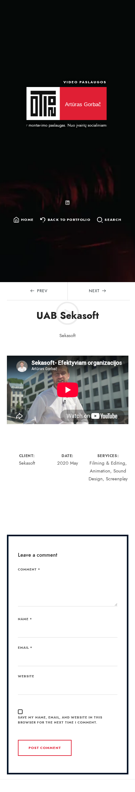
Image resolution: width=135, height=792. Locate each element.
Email (25, 648)
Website (26, 676)
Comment (29, 569)
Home (27, 220)
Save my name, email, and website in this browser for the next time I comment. (60, 720)
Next (94, 291)
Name (25, 619)
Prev (42, 291)
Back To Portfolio (69, 220)
